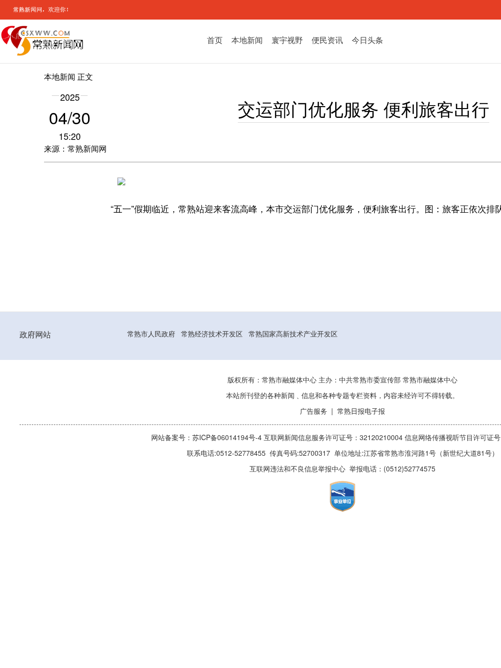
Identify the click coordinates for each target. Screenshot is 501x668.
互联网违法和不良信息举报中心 (297, 469)
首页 (215, 40)
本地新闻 (247, 40)
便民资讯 (327, 40)
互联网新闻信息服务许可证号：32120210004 (334, 437)
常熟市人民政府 (151, 334)
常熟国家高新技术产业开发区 (293, 334)
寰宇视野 (287, 40)
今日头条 (367, 40)
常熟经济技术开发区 (212, 334)
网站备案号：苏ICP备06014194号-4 (207, 437)
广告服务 (313, 411)
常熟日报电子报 (361, 411)
